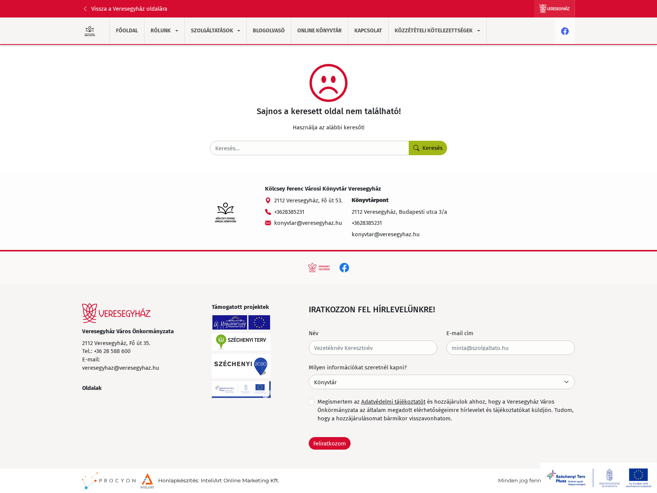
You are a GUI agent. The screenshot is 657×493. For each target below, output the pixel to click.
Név (313, 333)
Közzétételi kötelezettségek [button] (434, 30)
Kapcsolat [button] (368, 30)
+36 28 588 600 (112, 351)
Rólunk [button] (161, 30)
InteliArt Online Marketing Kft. (240, 480)
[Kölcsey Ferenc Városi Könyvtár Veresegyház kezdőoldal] (89, 30)
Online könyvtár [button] (319, 30)
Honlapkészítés (178, 480)
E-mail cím (459, 333)
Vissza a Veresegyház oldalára (129, 8)
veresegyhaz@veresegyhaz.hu (120, 367)
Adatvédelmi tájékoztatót (393, 401)
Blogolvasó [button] (269, 30)
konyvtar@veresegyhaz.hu (308, 222)
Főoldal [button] (127, 30)
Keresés (432, 148)
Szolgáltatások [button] (212, 30)
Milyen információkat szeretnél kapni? (358, 367)
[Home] (116, 313)
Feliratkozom (329, 443)
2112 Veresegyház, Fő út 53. (308, 200)
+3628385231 (289, 211)
